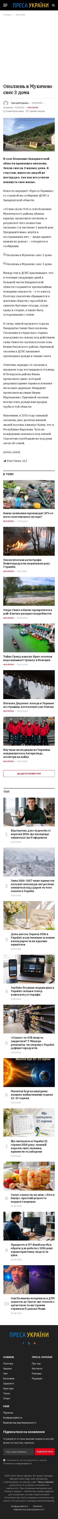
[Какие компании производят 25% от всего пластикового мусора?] (29, 494)
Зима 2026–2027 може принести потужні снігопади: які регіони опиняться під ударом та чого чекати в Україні (32, 886)
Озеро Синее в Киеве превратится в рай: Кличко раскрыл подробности (27, 611)
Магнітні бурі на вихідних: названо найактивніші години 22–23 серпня (32, 1095)
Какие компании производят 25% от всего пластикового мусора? (28, 515)
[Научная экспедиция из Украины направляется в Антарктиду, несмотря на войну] (29, 731)
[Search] (53, 5)
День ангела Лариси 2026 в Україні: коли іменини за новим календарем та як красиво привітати (33, 939)
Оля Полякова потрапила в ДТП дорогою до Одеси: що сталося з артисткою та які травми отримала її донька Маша (33, 1303)
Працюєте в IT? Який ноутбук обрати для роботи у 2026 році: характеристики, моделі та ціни (32, 1250)
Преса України (45, 1482)
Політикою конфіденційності (17, 1463)
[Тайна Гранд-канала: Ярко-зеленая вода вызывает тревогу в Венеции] (29, 638)
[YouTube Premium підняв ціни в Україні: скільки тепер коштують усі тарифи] (29, 969)
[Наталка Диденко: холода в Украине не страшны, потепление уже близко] (29, 684)
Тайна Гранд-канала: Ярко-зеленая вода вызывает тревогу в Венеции (27, 658)
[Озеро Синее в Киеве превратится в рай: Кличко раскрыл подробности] (29, 591)
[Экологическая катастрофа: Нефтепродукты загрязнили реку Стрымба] (29, 541)
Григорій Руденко (20, 103)
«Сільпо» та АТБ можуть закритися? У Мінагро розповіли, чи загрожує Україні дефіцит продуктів (32, 1043)
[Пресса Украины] (30, 5)
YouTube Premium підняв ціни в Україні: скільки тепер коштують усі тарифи (32, 991)
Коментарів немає (15, 111)
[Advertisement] (29, 49)
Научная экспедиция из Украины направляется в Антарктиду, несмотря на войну (26, 753)
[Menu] (5, 5)
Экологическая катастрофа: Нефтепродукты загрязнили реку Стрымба (26, 563)
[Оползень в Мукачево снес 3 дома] (29, 134)
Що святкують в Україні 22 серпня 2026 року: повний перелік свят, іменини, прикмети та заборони (29, 1146)
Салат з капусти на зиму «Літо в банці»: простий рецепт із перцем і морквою (32, 1198)
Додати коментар (29, 773)
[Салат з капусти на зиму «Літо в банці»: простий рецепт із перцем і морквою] (29, 1176)
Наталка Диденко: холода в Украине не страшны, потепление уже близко (28, 705)
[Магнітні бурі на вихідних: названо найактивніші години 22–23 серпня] (29, 1072)
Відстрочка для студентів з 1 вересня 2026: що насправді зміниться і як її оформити (31, 834)
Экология (33, 107)
